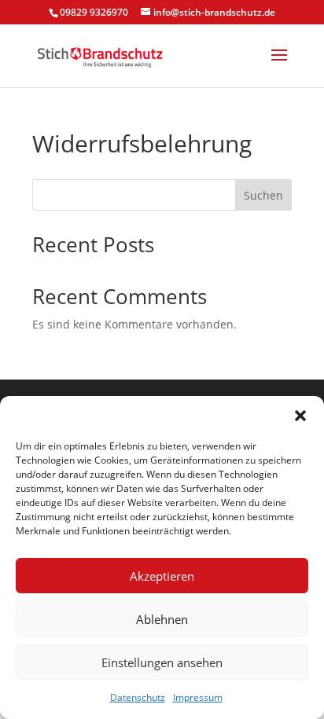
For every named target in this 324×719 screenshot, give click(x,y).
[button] (300, 416)
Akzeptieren (162, 576)
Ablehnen (162, 619)
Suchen (263, 195)
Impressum (198, 697)
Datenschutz (137, 697)
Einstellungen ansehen (162, 662)
